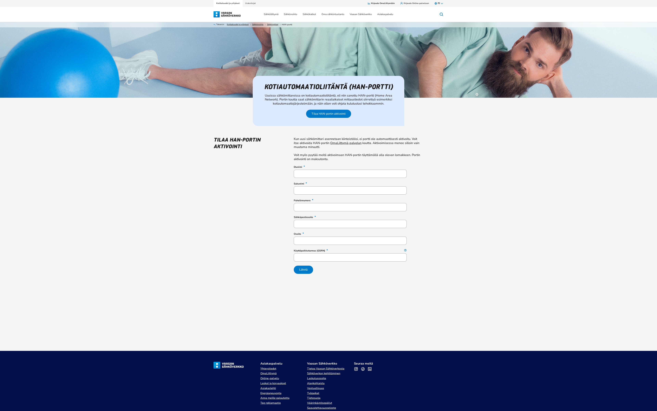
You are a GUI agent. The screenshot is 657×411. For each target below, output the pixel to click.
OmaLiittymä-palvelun (346, 143)
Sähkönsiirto (257, 24)
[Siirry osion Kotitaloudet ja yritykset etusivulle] (227, 14)
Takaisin (220, 24)
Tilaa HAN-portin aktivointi (329, 114)
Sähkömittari (272, 24)
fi (439, 3)
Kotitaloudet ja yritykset (238, 24)
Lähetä (303, 269)
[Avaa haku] (441, 14)
